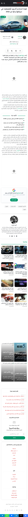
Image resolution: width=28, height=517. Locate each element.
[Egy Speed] (18, 3)
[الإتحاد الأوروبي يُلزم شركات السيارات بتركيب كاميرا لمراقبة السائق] (21, 250)
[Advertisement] (14, 326)
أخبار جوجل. (14, 462)
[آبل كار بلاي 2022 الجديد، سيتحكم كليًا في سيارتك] (21, 283)
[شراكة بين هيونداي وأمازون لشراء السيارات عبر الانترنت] (7, 266)
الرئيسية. (14, 474)
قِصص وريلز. (14, 493)
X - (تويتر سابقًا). (14, 450)
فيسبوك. (14, 448)
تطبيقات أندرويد (6, 98)
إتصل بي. (14, 481)
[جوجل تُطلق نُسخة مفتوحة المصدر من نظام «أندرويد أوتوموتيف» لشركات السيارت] (7, 250)
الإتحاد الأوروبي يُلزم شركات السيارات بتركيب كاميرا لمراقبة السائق (21, 257)
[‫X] (14, 236)
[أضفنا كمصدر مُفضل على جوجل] (16, 50)
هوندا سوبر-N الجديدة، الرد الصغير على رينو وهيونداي (13, 129)
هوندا (24, 209)
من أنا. (14, 476)
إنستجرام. (14, 453)
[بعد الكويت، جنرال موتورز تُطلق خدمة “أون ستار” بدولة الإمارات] (21, 298)
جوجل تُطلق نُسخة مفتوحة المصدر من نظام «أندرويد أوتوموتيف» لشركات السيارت (7, 257)
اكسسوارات (13, 206)
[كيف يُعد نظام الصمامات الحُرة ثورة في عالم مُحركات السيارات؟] (7, 283)
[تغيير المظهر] (12, 50)
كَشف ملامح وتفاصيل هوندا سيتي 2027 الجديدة (13, 127)
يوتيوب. (14, 458)
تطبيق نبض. (14, 460)
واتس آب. (14, 465)
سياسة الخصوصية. (14, 478)
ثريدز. (14, 455)
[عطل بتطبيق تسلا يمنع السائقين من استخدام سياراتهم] (7, 298)
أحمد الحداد (14, 225)
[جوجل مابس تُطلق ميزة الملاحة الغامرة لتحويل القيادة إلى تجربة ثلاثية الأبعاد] (21, 266)
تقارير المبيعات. (14, 497)
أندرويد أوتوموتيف (21, 206)
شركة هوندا (21, 55)
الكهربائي (18, 150)
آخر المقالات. (14, 491)
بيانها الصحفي (19, 108)
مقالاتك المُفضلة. (14, 495)
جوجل (6, 206)
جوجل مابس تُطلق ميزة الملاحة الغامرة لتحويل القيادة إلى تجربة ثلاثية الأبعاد (21, 273)
